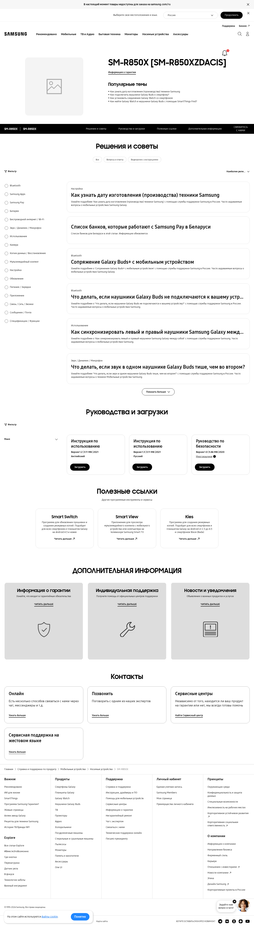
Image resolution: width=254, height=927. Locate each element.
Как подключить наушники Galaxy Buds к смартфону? (139, 94)
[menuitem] (46, 34)
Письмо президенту (117, 838)
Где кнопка (10, 857)
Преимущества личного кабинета (175, 804)
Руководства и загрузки (131, 128)
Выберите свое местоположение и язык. (135, 15)
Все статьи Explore (14, 845)
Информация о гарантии (122, 72)
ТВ (56, 809)
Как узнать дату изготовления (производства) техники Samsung (145, 91)
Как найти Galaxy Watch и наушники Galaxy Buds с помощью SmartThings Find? (153, 101)
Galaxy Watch (62, 798)
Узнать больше (17, 715)
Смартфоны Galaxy (65, 786)
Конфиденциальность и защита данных (225, 794)
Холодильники (63, 827)
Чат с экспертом (114, 821)
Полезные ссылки (166, 128)
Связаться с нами (115, 827)
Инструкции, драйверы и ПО (121, 792)
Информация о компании (222, 843)
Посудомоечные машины (69, 832)
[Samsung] (15, 34)
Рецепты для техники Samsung (21, 821)
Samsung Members (167, 792)
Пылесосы (60, 844)
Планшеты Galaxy (64, 792)
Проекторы (61, 815)
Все (97, 159)
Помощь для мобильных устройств (125, 798)
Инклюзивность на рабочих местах (226, 807)
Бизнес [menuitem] (243, 26)
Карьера (212, 861)
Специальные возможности (223, 801)
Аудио (58, 821)
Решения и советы (96, 128)
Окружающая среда (219, 786)
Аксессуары (61, 861)
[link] (224, 53)
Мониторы (60, 850)
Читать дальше (63, 538)
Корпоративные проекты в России (226, 889)
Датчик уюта (11, 868)
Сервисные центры (116, 804)
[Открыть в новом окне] (220, 921)
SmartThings (11, 798)
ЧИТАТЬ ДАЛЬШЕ (43, 604)
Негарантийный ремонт (119, 815)
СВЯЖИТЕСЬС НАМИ (241, 129)
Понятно (80, 916)
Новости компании (218, 872)
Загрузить (80, 467)
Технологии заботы (14, 880)
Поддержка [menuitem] (228, 26)
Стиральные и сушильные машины (74, 838)
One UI (58, 867)
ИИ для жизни (12, 792)
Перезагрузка (12, 862)
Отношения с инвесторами (222, 866)
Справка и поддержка (118, 786)
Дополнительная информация (205, 128)
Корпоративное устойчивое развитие (228, 813)
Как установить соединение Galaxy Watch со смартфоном (141, 98)
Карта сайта (102, 921)
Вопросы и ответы (115, 159)
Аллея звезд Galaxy (15, 815)
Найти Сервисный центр (189, 715)
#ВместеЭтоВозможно (16, 851)
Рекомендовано (13, 786)
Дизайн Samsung (217, 884)
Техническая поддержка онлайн (124, 832)
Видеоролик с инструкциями (144, 159)
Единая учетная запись (169, 786)
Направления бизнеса (220, 849)
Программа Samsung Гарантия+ (21, 804)
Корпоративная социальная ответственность (223, 824)
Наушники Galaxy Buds (67, 804)
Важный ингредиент (15, 885)
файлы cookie (49, 916)
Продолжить (231, 15)
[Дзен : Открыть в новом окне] (241, 921)
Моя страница (164, 798)
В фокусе (9, 874)
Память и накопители (67, 855)
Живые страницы (13, 809)
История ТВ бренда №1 (17, 827)
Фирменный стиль (217, 855)
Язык (7, 439)
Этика (211, 878)
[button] (158, 197)
